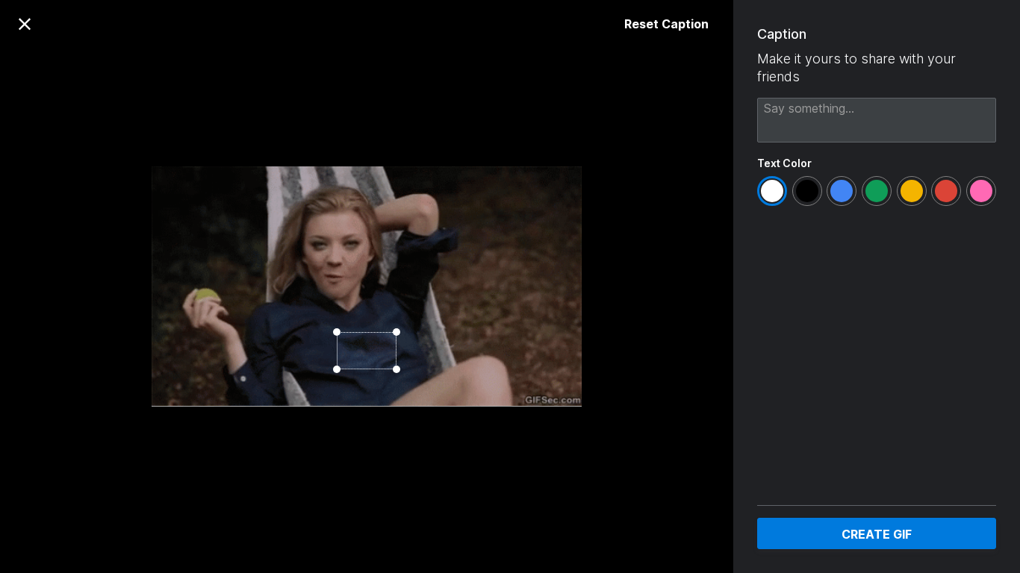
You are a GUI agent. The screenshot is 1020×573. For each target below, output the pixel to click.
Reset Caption (666, 23)
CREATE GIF (877, 534)
